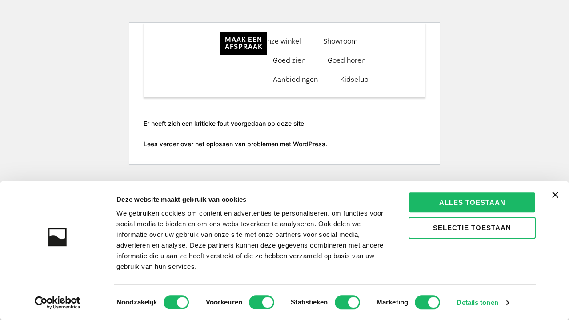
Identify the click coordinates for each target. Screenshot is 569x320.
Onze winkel (281, 40)
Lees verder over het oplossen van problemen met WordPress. (235, 144)
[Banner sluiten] (555, 195)
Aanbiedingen (295, 79)
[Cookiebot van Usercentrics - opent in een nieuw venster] (57, 302)
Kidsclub (354, 79)
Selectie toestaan (472, 228)
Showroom (340, 40)
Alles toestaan (472, 202)
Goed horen (346, 60)
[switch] (261, 302)
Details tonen (477, 302)
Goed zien (289, 60)
